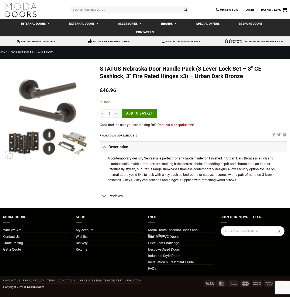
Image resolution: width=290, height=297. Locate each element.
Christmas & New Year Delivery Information (110, 280)
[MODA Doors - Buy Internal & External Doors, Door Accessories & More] (20, 9)
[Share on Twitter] (279, 135)
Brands (167, 23)
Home (3, 52)
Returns (81, 249)
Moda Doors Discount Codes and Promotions (173, 233)
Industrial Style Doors (164, 256)
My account (84, 230)
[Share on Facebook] (274, 135)
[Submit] (185, 9)
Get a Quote (12, 249)
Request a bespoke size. (176, 125)
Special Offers (208, 23)
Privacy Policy (33, 280)
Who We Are (12, 230)
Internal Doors (33, 23)
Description (118, 147)
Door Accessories (22, 52)
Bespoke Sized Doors (164, 249)
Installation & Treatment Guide (171, 262)
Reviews (115, 196)
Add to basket (139, 113)
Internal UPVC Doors (163, 237)
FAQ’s (152, 269)
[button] (250, 9)
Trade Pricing (13, 243)
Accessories (128, 23)
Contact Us (145, 32)
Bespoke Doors (251, 23)
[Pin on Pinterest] (284, 135)
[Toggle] (104, 146)
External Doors (82, 23)
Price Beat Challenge (163, 243)
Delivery (82, 243)
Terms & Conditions (61, 280)
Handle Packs (45, 52)
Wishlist (82, 237)
